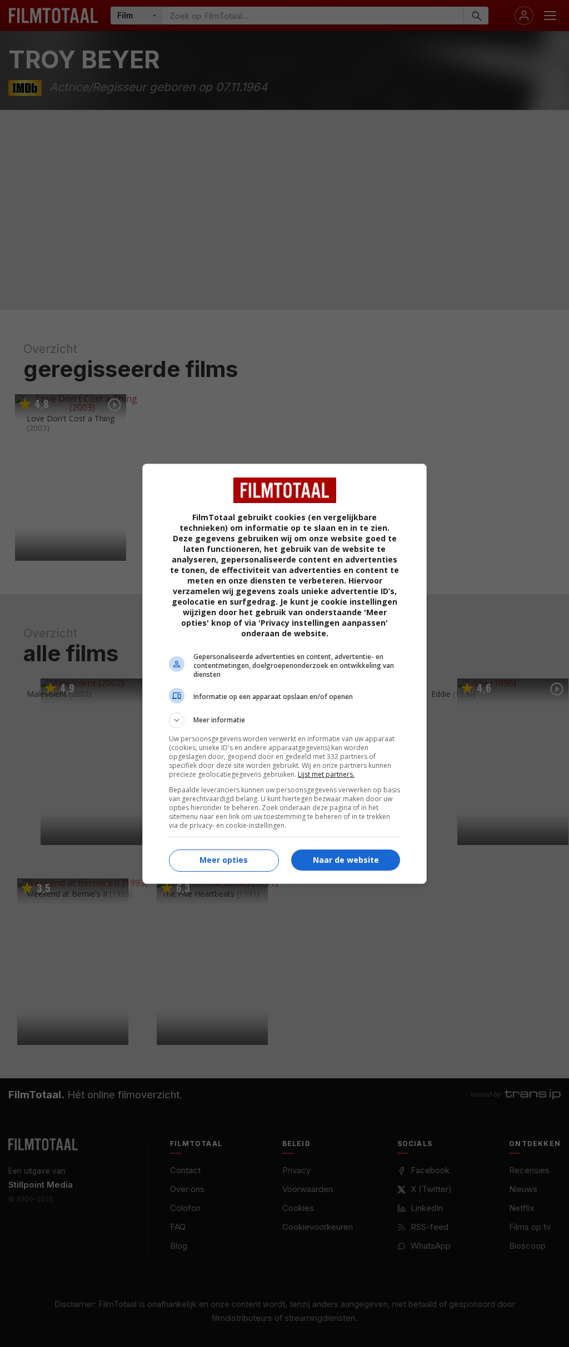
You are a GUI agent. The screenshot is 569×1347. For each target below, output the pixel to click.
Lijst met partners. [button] (326, 774)
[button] (284, 720)
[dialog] (284, 674)
